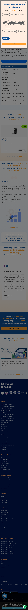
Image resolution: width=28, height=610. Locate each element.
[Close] (25, 3)
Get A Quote (14, 44)
